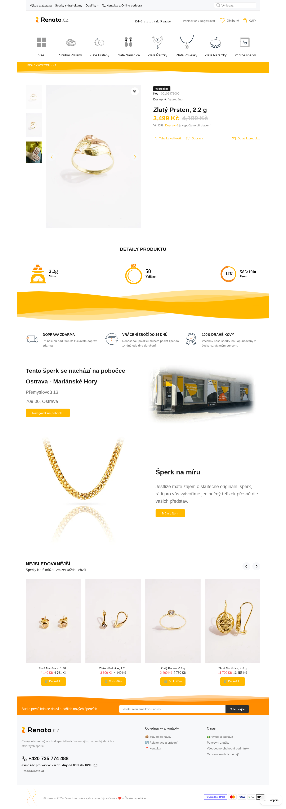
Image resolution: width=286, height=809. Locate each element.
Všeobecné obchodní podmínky (228, 748)
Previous (52, 157)
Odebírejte (237, 709)
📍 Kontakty (153, 748)
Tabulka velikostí (170, 138)
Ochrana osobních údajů (223, 754)
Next (135, 157)
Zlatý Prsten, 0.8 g (173, 668)
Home (29, 65)
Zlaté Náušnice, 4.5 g (232, 668)
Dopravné (171, 125)
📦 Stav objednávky (158, 736)
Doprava (197, 138)
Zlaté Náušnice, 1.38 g (53, 668)
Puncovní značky (218, 742)
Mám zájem (170, 513)
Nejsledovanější (48, 563)
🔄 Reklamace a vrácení (161, 742)
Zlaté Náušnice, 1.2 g (113, 668)
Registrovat (207, 20)
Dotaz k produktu (249, 138)
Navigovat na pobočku (47, 413)
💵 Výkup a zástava (220, 736)
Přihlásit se (190, 20)
